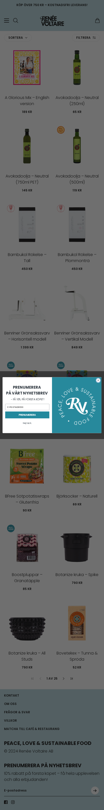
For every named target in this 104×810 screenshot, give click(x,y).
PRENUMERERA (27, 415)
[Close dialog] (98, 380)
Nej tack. (27, 423)
